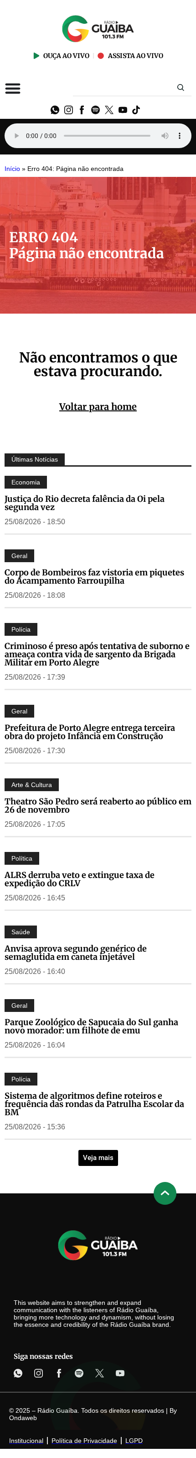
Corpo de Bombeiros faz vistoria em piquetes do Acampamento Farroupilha (94, 576)
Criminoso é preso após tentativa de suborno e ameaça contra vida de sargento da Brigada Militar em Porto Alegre (97, 654)
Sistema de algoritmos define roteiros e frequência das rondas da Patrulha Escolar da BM (94, 1104)
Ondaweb (23, 1417)
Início (12, 168)
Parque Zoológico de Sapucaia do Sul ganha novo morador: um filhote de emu (91, 1026)
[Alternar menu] (13, 88)
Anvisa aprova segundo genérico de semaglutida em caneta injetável (76, 952)
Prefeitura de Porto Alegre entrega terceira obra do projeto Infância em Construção (90, 732)
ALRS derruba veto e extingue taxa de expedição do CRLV (80, 879)
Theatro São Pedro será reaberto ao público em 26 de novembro (98, 805)
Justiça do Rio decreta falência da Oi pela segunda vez (85, 503)
